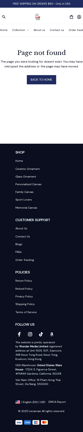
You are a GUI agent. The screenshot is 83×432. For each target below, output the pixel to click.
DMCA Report (57, 402)
